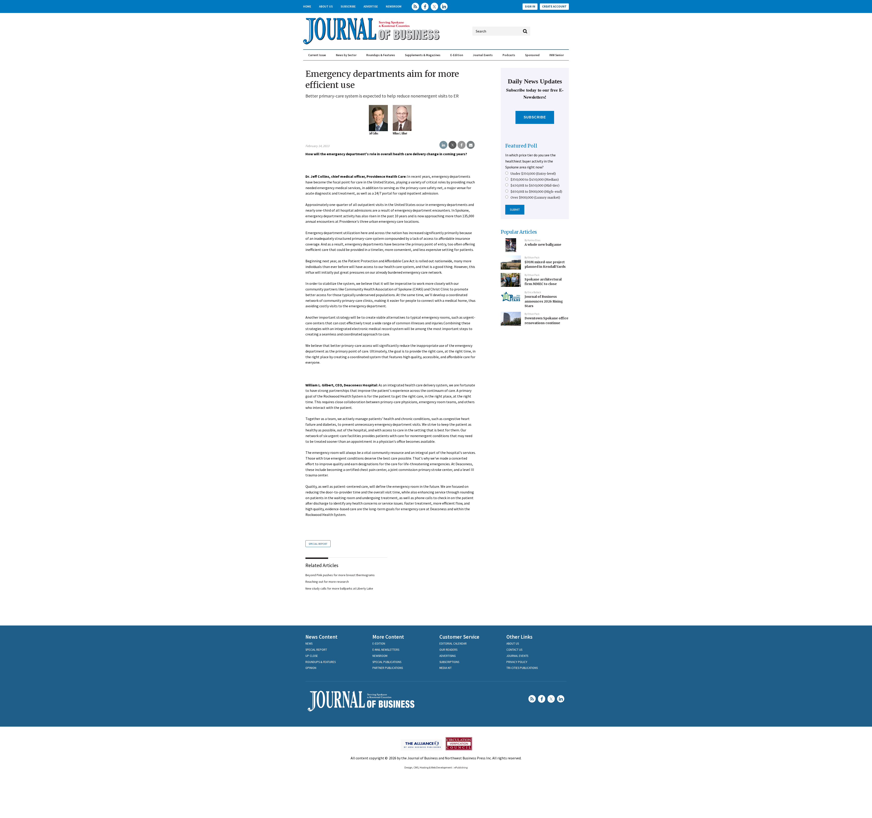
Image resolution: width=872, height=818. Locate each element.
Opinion (310, 668)
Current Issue (317, 55)
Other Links (519, 636)
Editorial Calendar (453, 643)
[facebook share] (462, 145)
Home (307, 6)
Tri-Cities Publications (522, 668)
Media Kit (445, 668)
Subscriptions (449, 662)
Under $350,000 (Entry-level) (533, 174)
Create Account (554, 6)
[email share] (471, 145)
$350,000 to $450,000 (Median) (534, 180)
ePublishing (461, 767)
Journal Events (483, 55)
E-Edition (456, 55)
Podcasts (509, 55)
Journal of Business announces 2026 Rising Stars (544, 301)
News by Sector (346, 55)
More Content (388, 636)
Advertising (447, 656)
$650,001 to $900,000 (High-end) (536, 192)
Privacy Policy (516, 662)
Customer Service (459, 636)
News (308, 643)
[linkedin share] (443, 145)
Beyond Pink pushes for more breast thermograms (340, 575)
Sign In (530, 6)
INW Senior (556, 55)
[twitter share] (452, 145)
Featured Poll (521, 146)
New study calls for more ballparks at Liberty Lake (339, 588)
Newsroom (393, 6)
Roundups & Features (380, 55)
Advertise (371, 6)
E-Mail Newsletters (385, 650)
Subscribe (348, 6)
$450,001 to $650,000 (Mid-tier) (535, 185)
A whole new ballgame (543, 245)
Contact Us (514, 650)
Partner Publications (387, 668)
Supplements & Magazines (422, 55)
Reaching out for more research (327, 582)
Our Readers (448, 650)
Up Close (311, 656)
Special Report (318, 543)
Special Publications (386, 662)
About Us (326, 6)
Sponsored (532, 55)
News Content (321, 636)
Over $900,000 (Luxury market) (535, 197)
